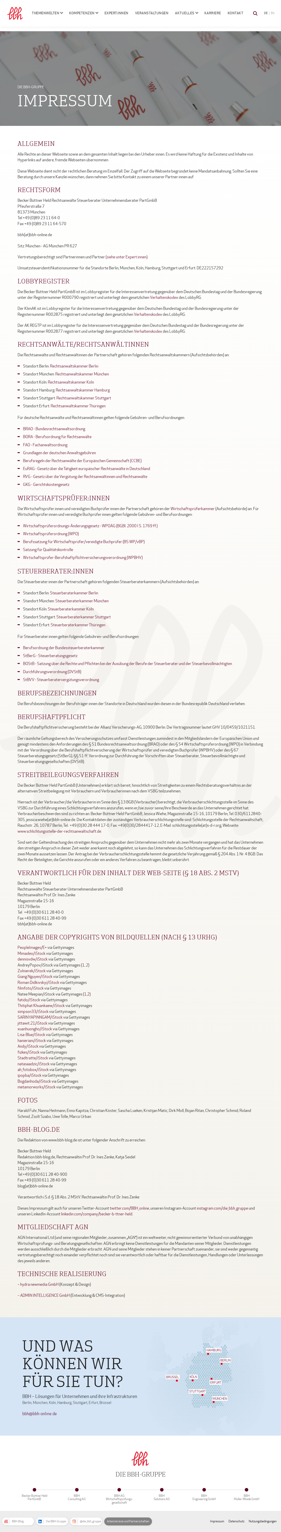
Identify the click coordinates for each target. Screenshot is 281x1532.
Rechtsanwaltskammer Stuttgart (83, 398)
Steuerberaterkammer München (82, 601)
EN (272, 13)
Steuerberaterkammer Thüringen (78, 625)
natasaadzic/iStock (34, 1064)
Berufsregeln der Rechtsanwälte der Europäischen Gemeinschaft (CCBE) (82, 461)
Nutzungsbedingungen (263, 1521)
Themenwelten (45, 13)
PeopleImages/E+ (32, 947)
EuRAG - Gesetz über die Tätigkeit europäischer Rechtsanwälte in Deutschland (86, 469)
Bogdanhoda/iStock (34, 1081)
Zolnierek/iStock (32, 971)
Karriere (212, 13)
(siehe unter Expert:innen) (127, 257)
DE (266, 13)
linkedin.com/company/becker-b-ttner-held (96, 1214)
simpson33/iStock (33, 1011)
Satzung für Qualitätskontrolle (48, 549)
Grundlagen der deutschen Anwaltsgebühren (59, 453)
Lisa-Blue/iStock (31, 1034)
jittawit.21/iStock (32, 1023)
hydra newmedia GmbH (39, 1284)
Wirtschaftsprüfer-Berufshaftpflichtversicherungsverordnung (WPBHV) (83, 557)
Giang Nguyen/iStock (35, 976)
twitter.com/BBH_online (129, 1208)
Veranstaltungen (152, 13)
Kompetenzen (82, 13)
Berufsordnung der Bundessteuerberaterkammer (63, 648)
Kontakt (235, 13)
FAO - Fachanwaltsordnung (45, 445)
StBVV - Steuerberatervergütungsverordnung (61, 680)
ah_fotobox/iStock (33, 1069)
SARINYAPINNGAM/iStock (40, 1017)
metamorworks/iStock (37, 1087)
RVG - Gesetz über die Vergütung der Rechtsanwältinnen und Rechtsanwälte (85, 476)
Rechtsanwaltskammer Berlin (74, 366)
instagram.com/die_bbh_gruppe (222, 1208)
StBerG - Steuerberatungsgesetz (50, 656)
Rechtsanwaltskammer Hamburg (83, 390)
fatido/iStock (29, 1000)
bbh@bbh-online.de (39, 1413)
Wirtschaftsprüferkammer (193, 509)
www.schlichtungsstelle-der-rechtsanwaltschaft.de (59, 831)
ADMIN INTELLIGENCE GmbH (45, 1295)
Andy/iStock (28, 1046)
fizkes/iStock (29, 1052)
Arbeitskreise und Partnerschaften (128, 1521)
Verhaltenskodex (164, 297)
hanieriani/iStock (32, 1040)
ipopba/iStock (29, 1075)
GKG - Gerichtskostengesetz (46, 484)
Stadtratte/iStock (33, 1058)
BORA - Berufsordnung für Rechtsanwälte (57, 437)
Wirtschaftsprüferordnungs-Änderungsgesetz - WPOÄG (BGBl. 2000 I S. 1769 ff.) (90, 526)
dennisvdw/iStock (33, 959)
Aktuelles (185, 13)
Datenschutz (236, 1521)
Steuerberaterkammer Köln (71, 609)
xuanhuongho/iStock (35, 1029)
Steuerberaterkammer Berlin (74, 593)
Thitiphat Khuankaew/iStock (41, 1005)
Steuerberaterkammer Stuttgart (83, 617)
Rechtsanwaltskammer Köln (71, 382)
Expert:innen (116, 13)
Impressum (217, 1521)
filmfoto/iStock (31, 988)
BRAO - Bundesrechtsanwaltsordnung (54, 429)
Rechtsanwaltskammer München (82, 374)
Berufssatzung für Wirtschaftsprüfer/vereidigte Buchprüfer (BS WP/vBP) (84, 542)
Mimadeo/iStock (31, 953)
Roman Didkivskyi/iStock (38, 982)
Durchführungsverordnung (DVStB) (52, 672)
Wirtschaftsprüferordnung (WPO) (51, 534)
